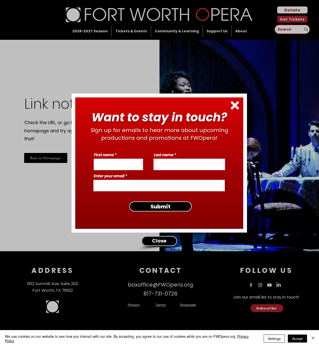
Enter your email (109, 176)
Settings (274, 338)
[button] (235, 105)
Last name (163, 155)
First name (104, 155)
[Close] (313, 338)
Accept (297, 338)
